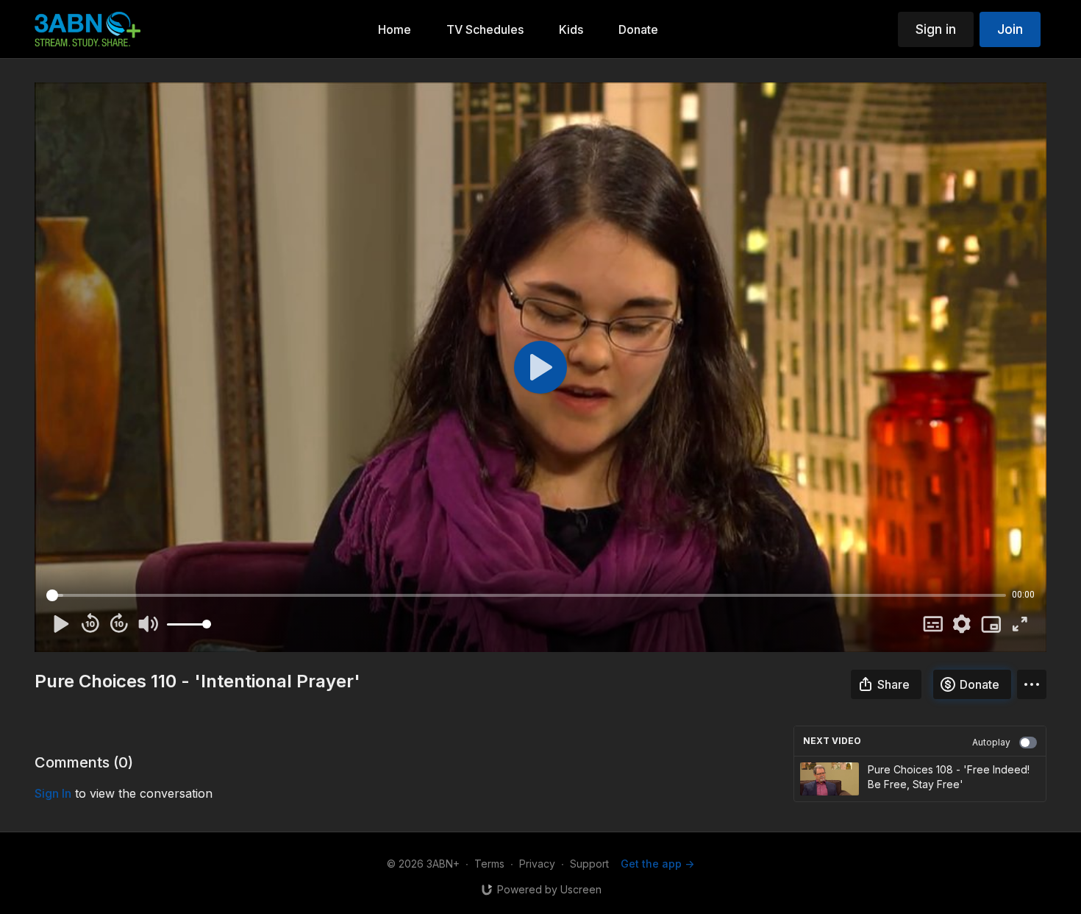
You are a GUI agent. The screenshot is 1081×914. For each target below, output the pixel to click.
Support (589, 863)
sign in (53, 793)
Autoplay (991, 742)
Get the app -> (657, 863)
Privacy (537, 863)
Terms (489, 863)
